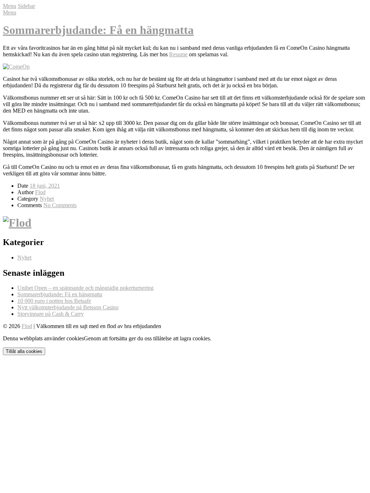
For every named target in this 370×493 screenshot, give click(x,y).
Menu (9, 6)
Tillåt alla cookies (24, 351)
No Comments (60, 205)
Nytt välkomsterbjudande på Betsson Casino (68, 307)
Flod (40, 192)
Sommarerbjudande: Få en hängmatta (98, 29)
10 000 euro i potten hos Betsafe (54, 301)
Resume (178, 54)
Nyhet (47, 199)
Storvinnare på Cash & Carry (50, 314)
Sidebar (26, 6)
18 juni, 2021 (45, 186)
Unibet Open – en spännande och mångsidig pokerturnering (85, 288)
